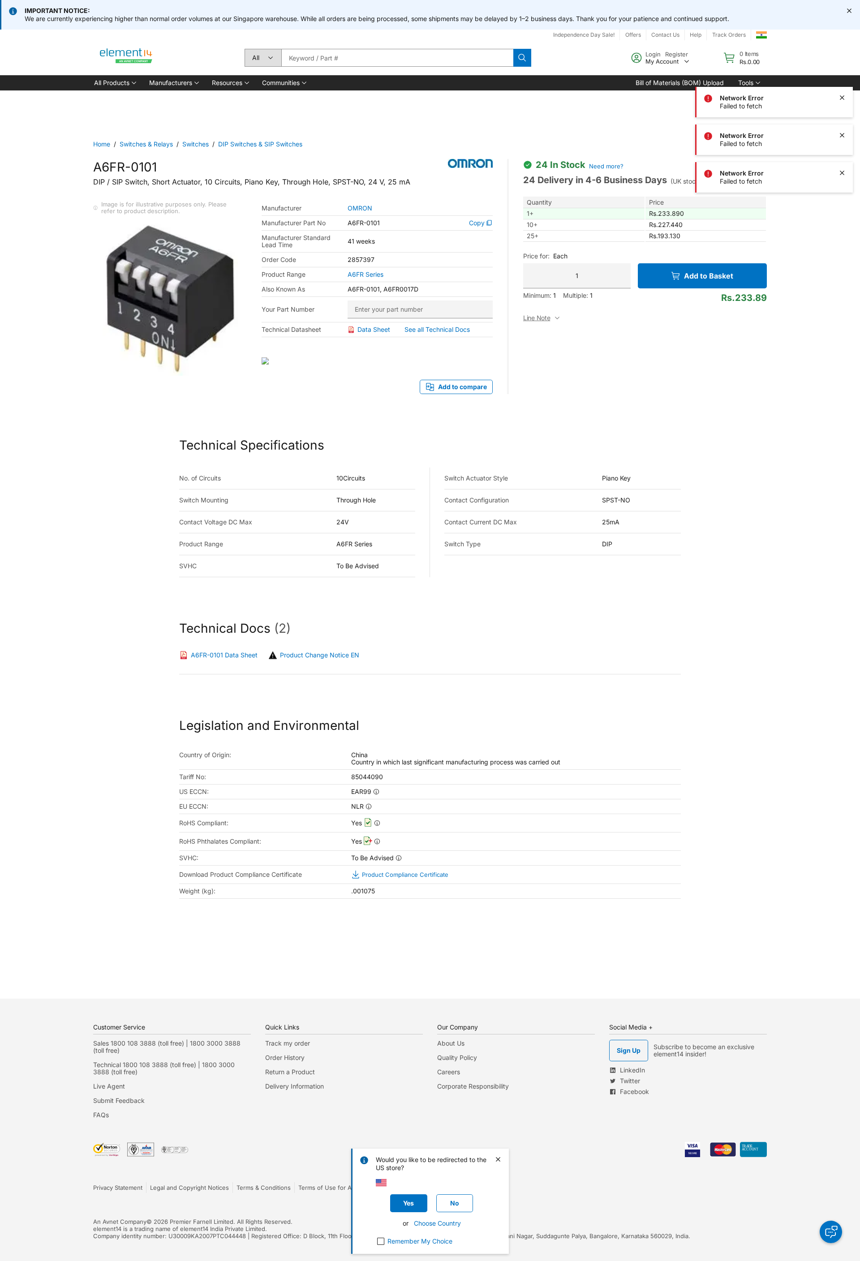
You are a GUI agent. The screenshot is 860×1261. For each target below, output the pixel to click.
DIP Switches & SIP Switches (260, 144)
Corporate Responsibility (473, 1086)
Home (101, 144)
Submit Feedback (119, 1100)
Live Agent (109, 1086)
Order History (285, 1057)
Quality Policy (457, 1057)
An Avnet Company (119, 1221)
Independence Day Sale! (584, 34)
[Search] (522, 58)
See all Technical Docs (437, 329)
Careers (448, 1072)
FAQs (101, 1115)
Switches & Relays (146, 144)
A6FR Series (365, 274)
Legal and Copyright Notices (189, 1187)
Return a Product (290, 1072)
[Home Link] (126, 58)
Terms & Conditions (263, 1187)
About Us (450, 1043)
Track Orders (729, 34)
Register (676, 54)
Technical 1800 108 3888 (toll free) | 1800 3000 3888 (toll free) (164, 1068)
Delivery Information (294, 1086)
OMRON (360, 208)
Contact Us (665, 34)
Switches (195, 144)
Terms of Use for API (327, 1187)
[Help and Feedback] (831, 1232)
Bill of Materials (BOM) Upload (680, 82)
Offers (633, 34)
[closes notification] (849, 10)
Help (695, 34)
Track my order (287, 1043)
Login (653, 54)
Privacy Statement (117, 1187)
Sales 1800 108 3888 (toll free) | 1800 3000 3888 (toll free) (167, 1046)
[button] (114, 82)
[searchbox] (397, 58)
